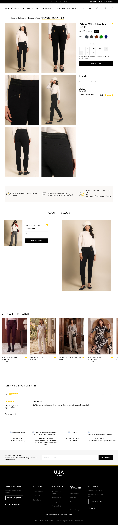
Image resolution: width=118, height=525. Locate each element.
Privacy (65, 514)
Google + (94, 508)
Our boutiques (38, 492)
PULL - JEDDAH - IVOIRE (33, 225)
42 (100, 49)
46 (81, 53)
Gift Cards (36, 496)
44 (106, 49)
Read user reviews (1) (87, 95)
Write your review (11, 414)
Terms (70, 514)
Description (83, 76)
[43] (106, 38)
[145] (91, 38)
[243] (101, 38)
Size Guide (73, 497)
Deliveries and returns (56, 492)
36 (81, 49)
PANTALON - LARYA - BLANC (40, 358)
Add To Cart (36, 241)
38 (87, 49)
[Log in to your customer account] (105, 8)
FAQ (71, 501)
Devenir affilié (56, 498)
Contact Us (97, 501)
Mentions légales (62, 521)
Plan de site (79, 521)
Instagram (92, 508)
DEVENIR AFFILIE (96, 2)
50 (93, 53)
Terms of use (74, 493)
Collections (37, 500)
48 (87, 53)
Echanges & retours (58, 502)
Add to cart (96, 63)
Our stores (108, 2)
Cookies (73, 506)
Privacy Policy (74, 510)
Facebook (89, 508)
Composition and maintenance (90, 82)
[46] (96, 38)
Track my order (14, 498)
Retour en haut (115, 490)
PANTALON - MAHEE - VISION (70, 358)
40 (93, 49)
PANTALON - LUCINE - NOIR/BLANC (96, 358)
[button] (96, 44)
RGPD (71, 521)
